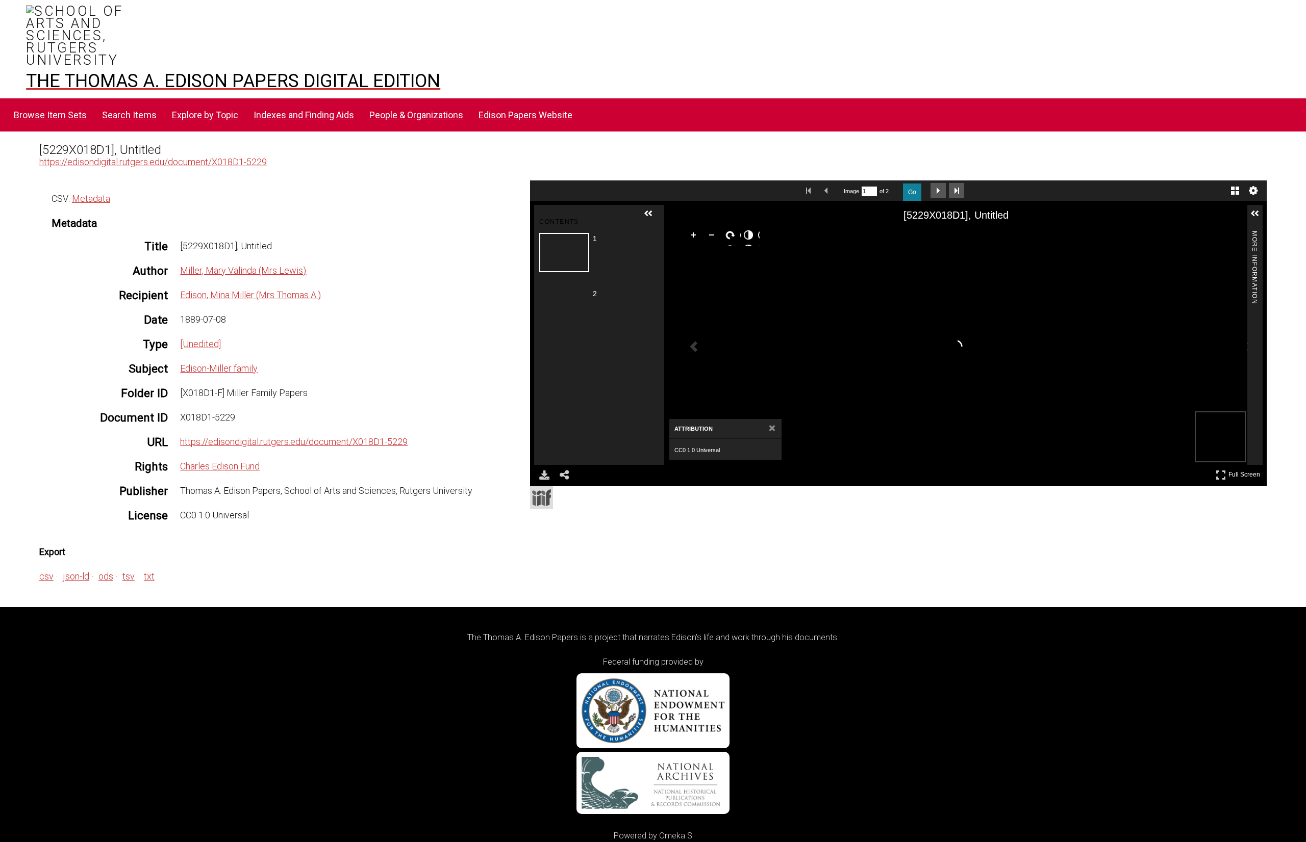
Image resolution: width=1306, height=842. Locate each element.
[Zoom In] (695, 237)
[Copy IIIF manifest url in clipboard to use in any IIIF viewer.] (541, 497)
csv (46, 576)
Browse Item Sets (50, 115)
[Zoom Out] (714, 237)
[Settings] (1253, 190)
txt (149, 576)
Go (912, 192)
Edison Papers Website (525, 115)
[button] (652, 217)
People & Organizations (416, 115)
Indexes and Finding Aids (304, 115)
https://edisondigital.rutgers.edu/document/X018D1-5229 (153, 161)
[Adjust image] (750, 237)
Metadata (91, 198)
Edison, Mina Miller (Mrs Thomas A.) (250, 295)
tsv (128, 576)
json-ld (76, 576)
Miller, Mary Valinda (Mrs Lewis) (243, 270)
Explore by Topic (205, 115)
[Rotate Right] (732, 237)
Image (851, 191)
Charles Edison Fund (220, 466)
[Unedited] (200, 343)
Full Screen (1245, 472)
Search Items (129, 115)
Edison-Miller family (219, 368)
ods (105, 576)
